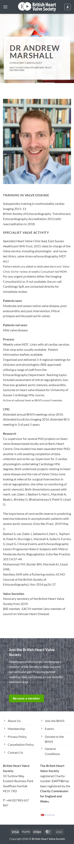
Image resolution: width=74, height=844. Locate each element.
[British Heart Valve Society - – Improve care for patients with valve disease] (37, 7)
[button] (5, 7)
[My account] (67, 7)
